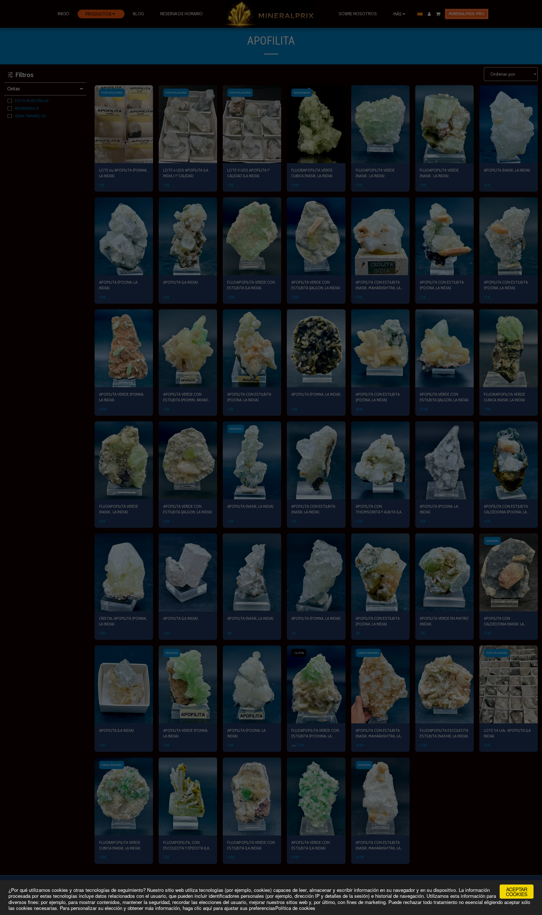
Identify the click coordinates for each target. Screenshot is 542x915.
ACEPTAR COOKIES (516, 892)
